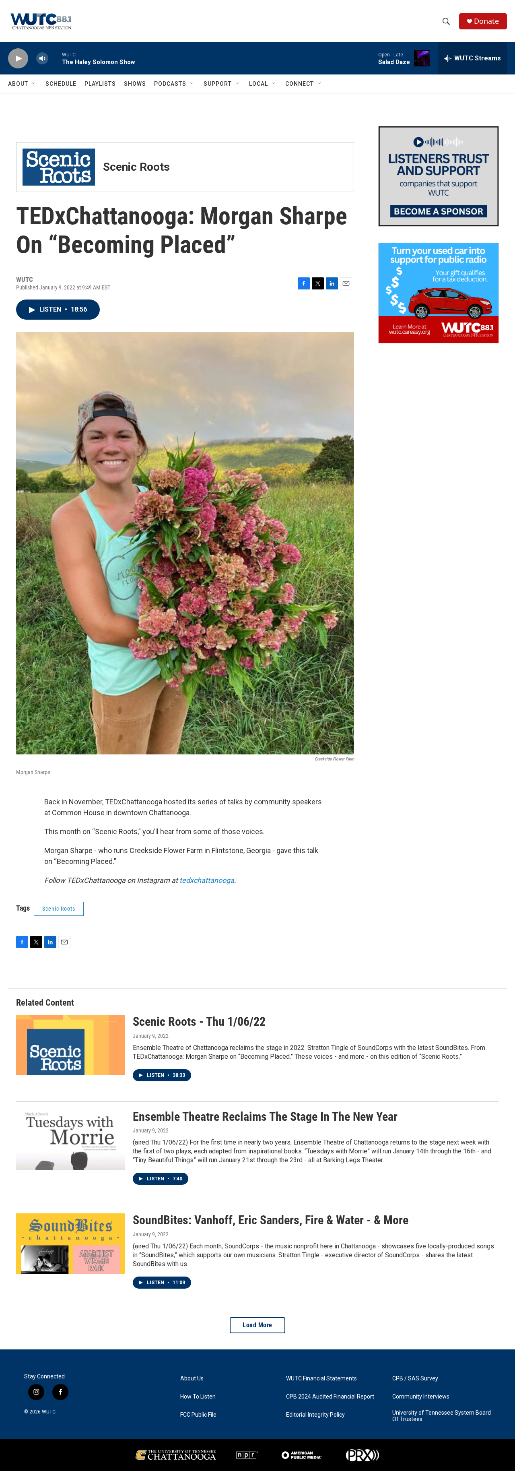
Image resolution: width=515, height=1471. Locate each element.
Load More (257, 1325)
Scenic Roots (58, 908)
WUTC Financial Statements (321, 1379)
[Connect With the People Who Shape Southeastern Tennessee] (439, 176)
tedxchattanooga (206, 880)
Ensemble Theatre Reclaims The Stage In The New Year (265, 1116)
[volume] (42, 59)
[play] (18, 58)
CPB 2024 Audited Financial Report (330, 1397)
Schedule (60, 84)
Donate (486, 21)
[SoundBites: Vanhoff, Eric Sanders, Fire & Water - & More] (70, 1243)
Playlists (100, 84)
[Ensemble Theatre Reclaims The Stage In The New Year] (70, 1140)
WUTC (49, 1412)
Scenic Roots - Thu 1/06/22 (199, 1021)
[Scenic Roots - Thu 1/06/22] (70, 1045)
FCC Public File (198, 1415)
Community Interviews (420, 1397)
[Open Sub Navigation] (34, 84)
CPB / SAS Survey (415, 1379)
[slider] (55, 58)
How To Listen (198, 1397)
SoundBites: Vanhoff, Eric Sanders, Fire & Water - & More (270, 1220)
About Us (192, 1379)
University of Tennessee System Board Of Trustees (441, 1416)
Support (218, 84)
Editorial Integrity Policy (315, 1415)
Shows (135, 84)
